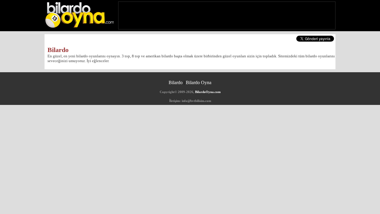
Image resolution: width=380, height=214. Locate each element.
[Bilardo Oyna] (79, 14)
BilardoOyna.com (208, 92)
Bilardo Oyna (198, 82)
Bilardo (176, 82)
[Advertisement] (227, 15)
